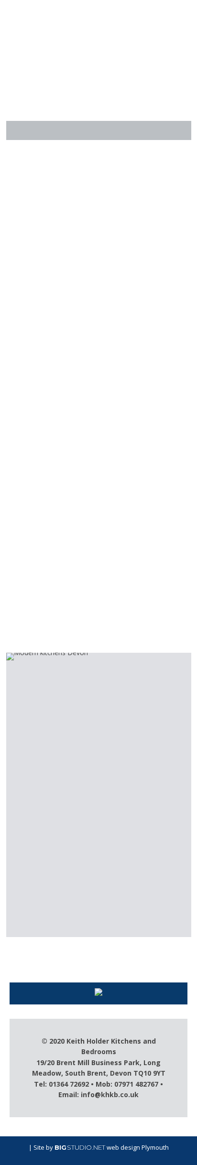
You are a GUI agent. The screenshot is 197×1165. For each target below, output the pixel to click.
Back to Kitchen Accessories (102, 638)
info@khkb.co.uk (110, 1094)
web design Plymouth (138, 1147)
